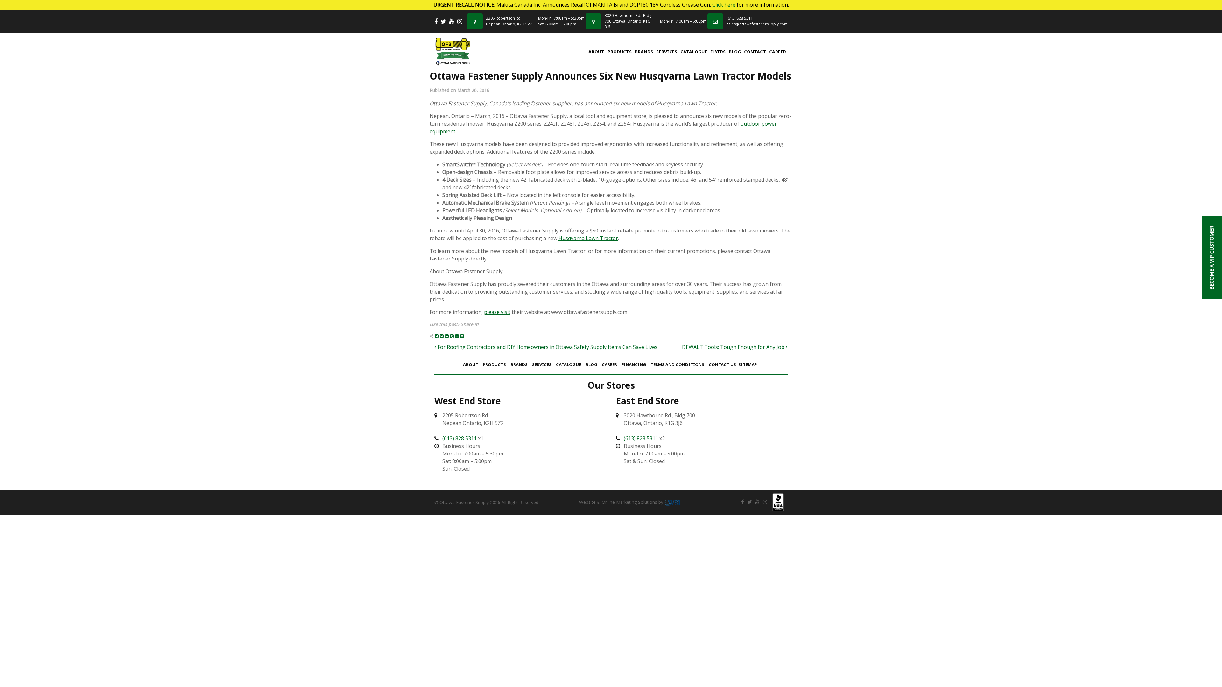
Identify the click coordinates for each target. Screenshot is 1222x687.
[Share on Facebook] (437, 336)
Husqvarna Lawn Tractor (588, 238)
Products (619, 52)
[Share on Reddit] (457, 336)
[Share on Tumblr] (452, 336)
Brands (644, 52)
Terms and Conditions (677, 364)
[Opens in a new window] (436, 21)
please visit (497, 312)
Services (666, 52)
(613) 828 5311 (740, 18)
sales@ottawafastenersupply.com (757, 24)
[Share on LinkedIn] (447, 336)
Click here (723, 4)
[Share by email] (462, 336)
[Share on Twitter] (442, 336)
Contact (755, 52)
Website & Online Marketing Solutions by (621, 502)
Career (777, 52)
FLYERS (718, 52)
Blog (735, 52)
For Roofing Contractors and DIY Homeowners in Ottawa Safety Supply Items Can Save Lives (546, 347)
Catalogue (693, 52)
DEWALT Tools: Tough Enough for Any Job (734, 347)
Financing (634, 364)
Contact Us (722, 364)
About (596, 52)
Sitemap (747, 364)
